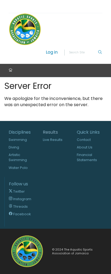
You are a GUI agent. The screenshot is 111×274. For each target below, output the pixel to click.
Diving (14, 147)
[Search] (100, 53)
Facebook (21, 214)
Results (50, 132)
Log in (52, 52)
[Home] (10, 70)
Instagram (21, 199)
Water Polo (18, 167)
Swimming (18, 139)
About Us (84, 147)
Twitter (18, 191)
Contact (84, 139)
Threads (20, 206)
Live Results (53, 139)
